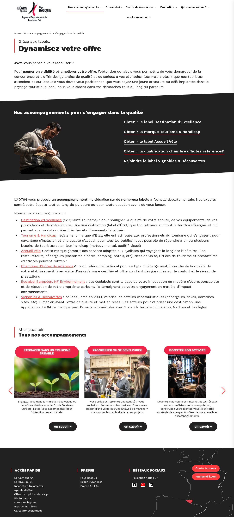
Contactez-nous (205, 468)
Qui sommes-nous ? (194, 7)
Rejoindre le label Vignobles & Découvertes (164, 161)
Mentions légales (25, 502)
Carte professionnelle (28, 510)
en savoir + (63, 426)
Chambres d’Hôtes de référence (47, 266)
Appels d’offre (23, 490)
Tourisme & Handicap (38, 235)
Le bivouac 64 (23, 482)
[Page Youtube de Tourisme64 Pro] (143, 485)
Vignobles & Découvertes (41, 297)
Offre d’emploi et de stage (31, 494)
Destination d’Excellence (41, 220)
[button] (10, 390)
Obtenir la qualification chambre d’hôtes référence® (174, 151)
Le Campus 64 (24, 477)
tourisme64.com (205, 476)
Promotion (167, 7)
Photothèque (22, 498)
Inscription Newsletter (28, 486)
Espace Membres (25, 506)
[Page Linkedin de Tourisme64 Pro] (151, 485)
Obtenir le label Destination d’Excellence (162, 122)
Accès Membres (137, 17)
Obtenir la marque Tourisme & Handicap (162, 132)
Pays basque (88, 477)
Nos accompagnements (83, 7)
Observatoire (114, 7)
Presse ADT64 (89, 486)
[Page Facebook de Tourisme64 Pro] (134, 485)
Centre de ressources (139, 7)
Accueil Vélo (31, 251)
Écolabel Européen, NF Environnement (53, 281)
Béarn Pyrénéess (91, 482)
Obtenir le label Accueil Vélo (150, 141)
